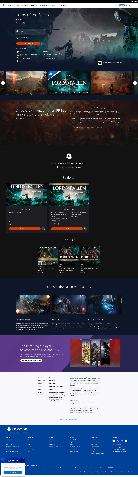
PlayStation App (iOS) (117, 444)
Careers (8, 442)
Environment (52, 439)
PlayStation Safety (74, 442)
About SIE (8, 439)
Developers (94, 449)
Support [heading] (72, 437)
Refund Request (74, 451)
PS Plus (33, 5)
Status (71, 444)
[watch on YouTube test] (85, 92)
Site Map (107, 471)
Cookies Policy (115, 471)
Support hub (73, 439)
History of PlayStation (12, 451)
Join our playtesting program (119, 449)
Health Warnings (74, 400)
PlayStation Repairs (75, 446)
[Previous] (3, 83)
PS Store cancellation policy (98, 442)
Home (8, 433)
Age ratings (94, 444)
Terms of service (95, 439)
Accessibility (52, 442)
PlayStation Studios (11, 444)
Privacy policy (88, 471)
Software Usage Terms (126, 471)
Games (24, 5)
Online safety (52, 444)
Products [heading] (30, 437)
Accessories (43, 5)
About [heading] (8, 437)
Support (62, 5)
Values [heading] (51, 437)
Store (9, 5)
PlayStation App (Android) (118, 447)
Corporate (9, 449)
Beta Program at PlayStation (119, 451)
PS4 (28, 442)
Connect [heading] (114, 437)
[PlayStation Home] (4, 5)
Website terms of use (98, 471)
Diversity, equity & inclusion (56, 446)
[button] (69, 83)
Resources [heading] (94, 437)
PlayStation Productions (12, 446)
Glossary (93, 451)
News (53, 5)
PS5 (17, 5)
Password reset (74, 449)
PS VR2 (29, 444)
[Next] (135, 83)
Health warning (95, 446)
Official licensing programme (98, 453)
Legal (81, 471)
